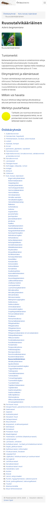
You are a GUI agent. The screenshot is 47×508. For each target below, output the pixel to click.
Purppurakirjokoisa (15, 347)
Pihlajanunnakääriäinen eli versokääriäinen (23, 333)
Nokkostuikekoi (13, 304)
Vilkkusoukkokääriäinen (16, 399)
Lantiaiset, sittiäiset (14, 441)
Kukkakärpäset (12, 414)
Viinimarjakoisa (13, 397)
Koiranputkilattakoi (15, 257)
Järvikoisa (11, 221)
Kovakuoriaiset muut (14, 466)
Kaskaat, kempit (12, 143)
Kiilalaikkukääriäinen (15, 247)
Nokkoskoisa (12, 302)
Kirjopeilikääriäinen (15, 252)
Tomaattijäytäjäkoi (15, 378)
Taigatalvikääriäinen (15, 368)
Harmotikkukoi (13, 192)
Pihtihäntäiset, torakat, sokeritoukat (20, 139)
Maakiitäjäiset (11, 434)
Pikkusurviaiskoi (13, 337)
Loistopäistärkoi (14, 285)
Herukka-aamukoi (14, 197)
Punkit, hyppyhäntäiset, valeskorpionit (21, 479)
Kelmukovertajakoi (15, 235)
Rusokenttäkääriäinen (16, 357)
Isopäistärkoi (13, 211)
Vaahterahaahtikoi (14, 390)
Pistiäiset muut (12, 431)
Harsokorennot (12, 151)
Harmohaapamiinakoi (16, 188)
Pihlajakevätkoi (13, 326)
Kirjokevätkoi (13, 249)
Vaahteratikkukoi (14, 392)
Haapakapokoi (13, 183)
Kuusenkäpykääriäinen (16, 278)
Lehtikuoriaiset (12, 461)
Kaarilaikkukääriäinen (15, 226)
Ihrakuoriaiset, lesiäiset (15, 451)
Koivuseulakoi (13, 264)
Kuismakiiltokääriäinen (16, 273)
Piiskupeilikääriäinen (15, 335)
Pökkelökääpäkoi (14, 349)
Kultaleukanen (13, 276)
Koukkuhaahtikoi (14, 271)
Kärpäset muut (12, 417)
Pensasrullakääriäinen (16, 314)
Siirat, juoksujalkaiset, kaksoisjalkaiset (21, 481)
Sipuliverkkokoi (13, 364)
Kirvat (8, 146)
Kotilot (8, 471)
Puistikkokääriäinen (15, 342)
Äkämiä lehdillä (12, 486)
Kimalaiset (10, 429)
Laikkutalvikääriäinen (15, 280)
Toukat (9, 484)
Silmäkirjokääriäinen (15, 361)
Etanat (8, 474)
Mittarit (9, 171)
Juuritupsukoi (13, 216)
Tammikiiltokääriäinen (16, 373)
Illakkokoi (11, 204)
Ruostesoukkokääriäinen (17, 354)
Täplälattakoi (13, 387)
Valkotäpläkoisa (14, 395)
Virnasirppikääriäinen (15, 402)
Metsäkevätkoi (13, 290)
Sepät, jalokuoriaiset (14, 446)
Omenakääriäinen (14, 307)
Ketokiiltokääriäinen (15, 245)
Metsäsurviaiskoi (14, 297)
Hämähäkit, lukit (12, 469)
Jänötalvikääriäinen (15, 219)
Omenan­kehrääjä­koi (15, 309)
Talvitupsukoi (13, 371)
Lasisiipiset (10, 161)
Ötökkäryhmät (9, 13)
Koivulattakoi (13, 261)
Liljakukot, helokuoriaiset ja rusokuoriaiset (23, 456)
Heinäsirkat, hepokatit (15, 136)
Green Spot (8, 500)
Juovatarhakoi (13, 214)
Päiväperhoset (12, 163)
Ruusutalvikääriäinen (16, 359)
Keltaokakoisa (13, 238)
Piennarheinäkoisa (14, 318)
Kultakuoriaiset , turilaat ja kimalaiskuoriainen (24, 444)
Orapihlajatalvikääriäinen (17, 311)
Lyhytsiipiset (11, 439)
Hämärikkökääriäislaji (16, 202)
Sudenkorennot (12, 133)
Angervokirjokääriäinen (16, 178)
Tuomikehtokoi (13, 383)
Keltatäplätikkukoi (14, 242)
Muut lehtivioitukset (14, 489)
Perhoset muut (12, 404)
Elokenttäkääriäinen (15, 180)
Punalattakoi (12, 345)
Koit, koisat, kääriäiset (27, 13)
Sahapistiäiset (11, 419)
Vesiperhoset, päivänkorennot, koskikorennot (24, 407)
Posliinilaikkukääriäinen (16, 340)
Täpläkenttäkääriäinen (16, 385)
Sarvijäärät (10, 459)
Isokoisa (11, 209)
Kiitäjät (8, 168)
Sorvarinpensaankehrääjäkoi (18, 366)
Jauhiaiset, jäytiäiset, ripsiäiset (18, 148)
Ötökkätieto (23, 3)
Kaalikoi (11, 223)
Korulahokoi (12, 269)
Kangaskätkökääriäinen (16, 230)
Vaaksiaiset (10, 409)
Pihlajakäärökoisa (14, 328)
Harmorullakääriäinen (16, 190)
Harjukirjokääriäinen (15, 185)
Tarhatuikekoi (13, 376)
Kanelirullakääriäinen (15, 228)
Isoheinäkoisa (13, 207)
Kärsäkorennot (12, 158)
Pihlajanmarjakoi (14, 330)
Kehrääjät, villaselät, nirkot (16, 166)
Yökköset (9, 173)
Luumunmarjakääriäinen (17, 288)
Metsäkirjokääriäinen (15, 292)
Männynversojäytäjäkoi (16, 299)
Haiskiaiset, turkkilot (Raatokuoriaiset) (21, 436)
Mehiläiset (10, 427)
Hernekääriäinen (14, 195)
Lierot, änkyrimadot (14, 476)
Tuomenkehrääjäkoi (15, 380)
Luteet (8, 141)
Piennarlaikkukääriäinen (16, 321)
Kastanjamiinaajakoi (15, 233)
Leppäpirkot (11, 454)
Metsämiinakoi (13, 295)
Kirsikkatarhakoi (14, 254)
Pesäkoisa (11, 316)
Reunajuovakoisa (14, 352)
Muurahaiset (11, 422)
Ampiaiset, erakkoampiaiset (17, 424)
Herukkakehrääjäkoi (15, 200)
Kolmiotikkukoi (13, 266)
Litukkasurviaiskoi (14, 283)
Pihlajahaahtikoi (13, 323)
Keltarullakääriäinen (15, 240)
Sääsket (9, 412)
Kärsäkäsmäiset (12, 464)
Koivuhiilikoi (12, 259)
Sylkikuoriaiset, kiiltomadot (17, 449)
